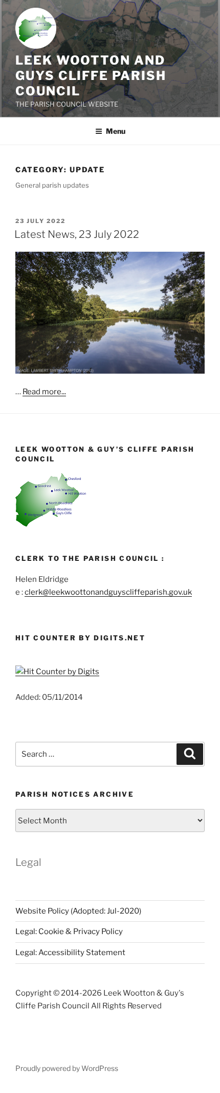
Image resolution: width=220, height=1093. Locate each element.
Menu (115, 131)
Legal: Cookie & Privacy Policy (69, 931)
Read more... (44, 391)
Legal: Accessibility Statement (70, 952)
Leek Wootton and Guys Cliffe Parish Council (90, 75)
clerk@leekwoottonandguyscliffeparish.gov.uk (108, 592)
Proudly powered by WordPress (66, 1068)
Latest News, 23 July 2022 (76, 234)
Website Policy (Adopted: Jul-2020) (78, 911)
